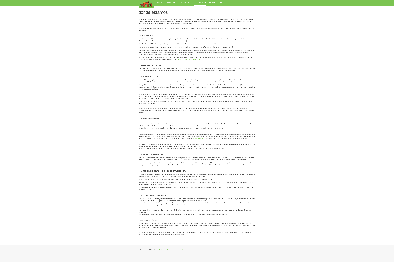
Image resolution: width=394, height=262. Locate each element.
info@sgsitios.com (198, 138)
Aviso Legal (196, 59)
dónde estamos (200, 3)
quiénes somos (171, 3)
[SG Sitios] (146, 3)
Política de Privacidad (184, 59)
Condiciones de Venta (184, 250)
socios (223, 3)
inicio (159, 3)
